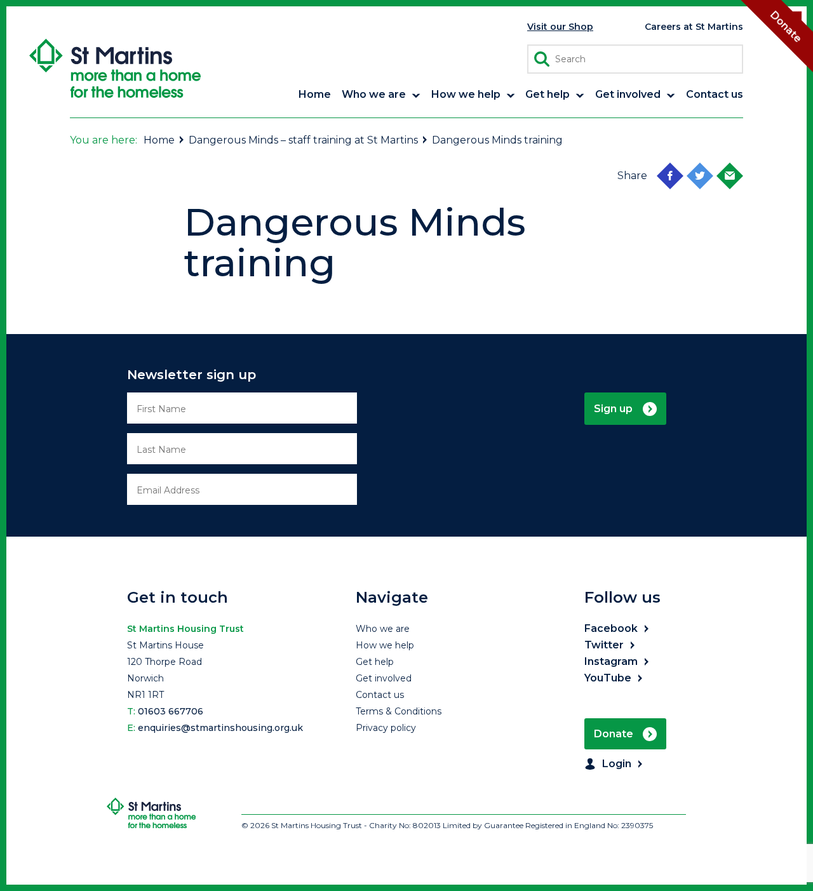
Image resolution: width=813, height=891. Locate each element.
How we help (385, 645)
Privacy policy (386, 728)
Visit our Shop (560, 26)
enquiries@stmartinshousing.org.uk (220, 728)
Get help (375, 661)
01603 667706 (170, 711)
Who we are (383, 628)
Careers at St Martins (694, 26)
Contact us (380, 694)
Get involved (384, 678)
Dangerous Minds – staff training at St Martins (303, 140)
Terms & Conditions (398, 711)
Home (159, 140)
